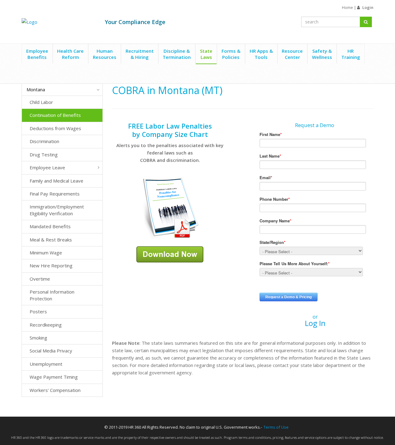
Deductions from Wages (55, 128)
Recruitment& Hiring (140, 54)
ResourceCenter (292, 54)
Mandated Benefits (50, 226)
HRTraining (350, 54)
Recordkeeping (46, 325)
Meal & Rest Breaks (51, 240)
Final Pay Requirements (55, 194)
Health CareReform (70, 54)
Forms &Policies (231, 54)
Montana (36, 89)
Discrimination (44, 141)
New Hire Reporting (51, 265)
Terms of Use (276, 427)
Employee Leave (47, 167)
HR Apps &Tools (261, 54)
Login (367, 7)
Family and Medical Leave (56, 181)
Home (347, 7)
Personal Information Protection (52, 295)
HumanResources (104, 54)
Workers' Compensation (55, 390)
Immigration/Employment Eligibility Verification (57, 210)
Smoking (38, 338)
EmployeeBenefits (37, 54)
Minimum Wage (46, 252)
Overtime (40, 279)
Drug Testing (44, 154)
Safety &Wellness (322, 54)
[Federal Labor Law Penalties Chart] (170, 207)
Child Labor (41, 102)
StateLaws (206, 54)
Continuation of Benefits (55, 115)
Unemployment (46, 364)
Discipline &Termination (177, 54)
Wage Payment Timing (54, 377)
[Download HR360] (169, 254)
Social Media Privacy (51, 351)
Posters (38, 311)
